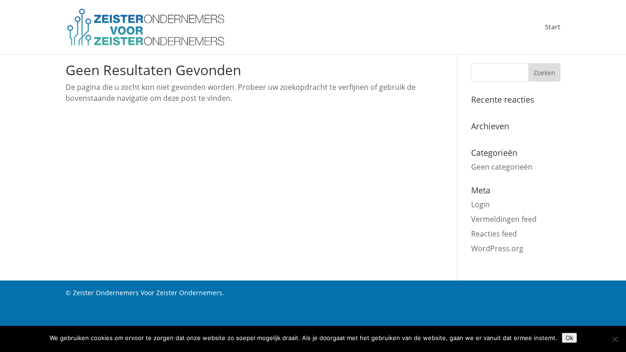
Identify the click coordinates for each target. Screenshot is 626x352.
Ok (569, 337)
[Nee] (614, 339)
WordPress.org (497, 248)
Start (552, 27)
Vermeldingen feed (504, 219)
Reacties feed (494, 234)
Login (480, 204)
